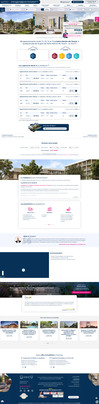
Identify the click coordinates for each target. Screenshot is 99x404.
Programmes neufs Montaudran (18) (58, 360)
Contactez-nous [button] (73, 397)
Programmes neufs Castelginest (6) (29, 364)
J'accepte (78, 403)
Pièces (61, 9)
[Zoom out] (3, 273)
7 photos (50, 32)
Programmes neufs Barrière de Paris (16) (58, 361)
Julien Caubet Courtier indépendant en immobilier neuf (72, 244)
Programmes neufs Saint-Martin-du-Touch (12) (60, 363)
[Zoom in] (3, 271)
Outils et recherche (93, 6)
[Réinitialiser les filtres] (93, 9)
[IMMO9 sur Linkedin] (32, 391)
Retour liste (2, 10)
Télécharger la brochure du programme (55, 128)
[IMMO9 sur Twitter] (25, 391)
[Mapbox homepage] (2, 277)
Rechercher (87, 9)
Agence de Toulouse (68, 6)
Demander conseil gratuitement (81, 292)
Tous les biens (31, 9)
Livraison (73, 9)
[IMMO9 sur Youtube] (28, 391)
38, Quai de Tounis (66, 2)
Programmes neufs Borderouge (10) (58, 364)
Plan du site (76, 384)
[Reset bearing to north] (3, 274)
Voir (23, 367)
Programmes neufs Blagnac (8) (28, 363)
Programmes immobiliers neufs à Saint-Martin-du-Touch (48, 37)
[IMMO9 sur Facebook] (21, 391)
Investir (22, 2)
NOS (97, 19)
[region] (24, 265)
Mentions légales (75, 382)
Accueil (37, 37)
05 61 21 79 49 (73, 24)
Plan (71, 78)
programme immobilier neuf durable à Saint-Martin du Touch (36, 185)
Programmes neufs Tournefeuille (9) (29, 361)
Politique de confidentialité (76, 379)
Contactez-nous (77, 1)
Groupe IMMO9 (75, 376)
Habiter (17, 2)
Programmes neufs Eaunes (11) (28, 360)
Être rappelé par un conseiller (73, 35)
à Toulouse (18, 6)
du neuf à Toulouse (80, 6)
